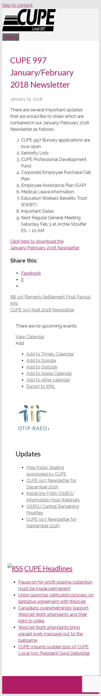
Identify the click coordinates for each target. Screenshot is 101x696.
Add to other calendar (48, 380)
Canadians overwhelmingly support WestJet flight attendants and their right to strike (53, 614)
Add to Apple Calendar (49, 373)
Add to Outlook (41, 367)
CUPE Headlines (48, 568)
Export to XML (40, 386)
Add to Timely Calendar (50, 354)
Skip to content (17, 5)
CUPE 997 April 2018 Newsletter (42, 309)
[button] (20, 343)
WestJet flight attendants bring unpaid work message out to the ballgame (50, 634)
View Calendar (30, 336)
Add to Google (41, 360)
